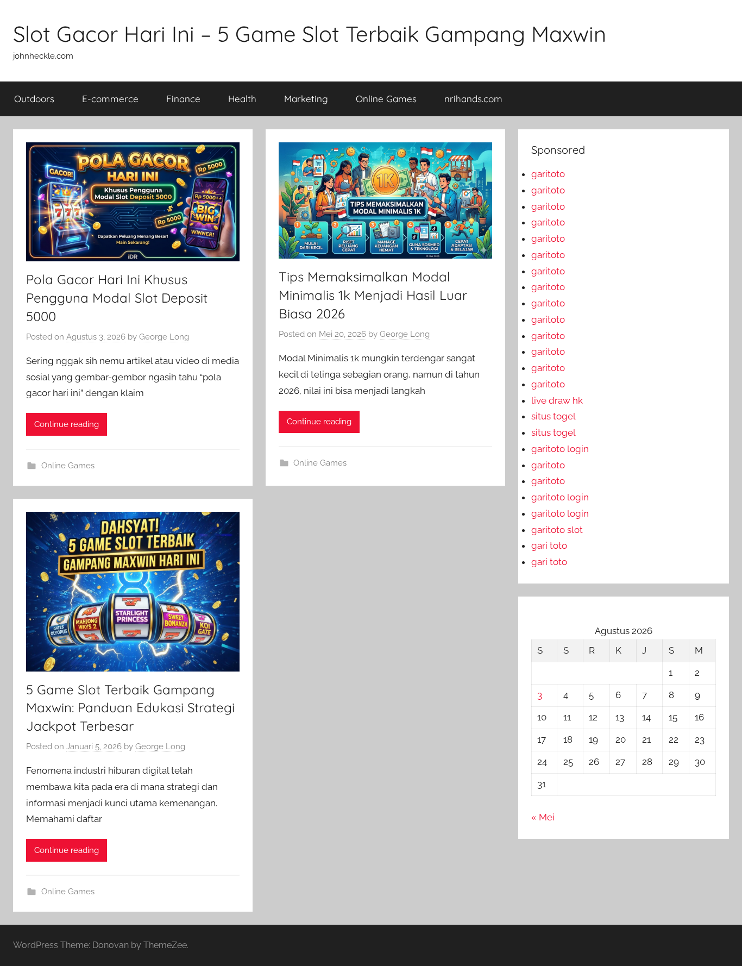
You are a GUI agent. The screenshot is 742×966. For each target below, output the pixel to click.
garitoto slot (557, 529)
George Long (164, 337)
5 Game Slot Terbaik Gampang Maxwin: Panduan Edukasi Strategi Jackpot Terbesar (130, 707)
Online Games (386, 98)
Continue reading (66, 424)
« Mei (543, 817)
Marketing (306, 98)
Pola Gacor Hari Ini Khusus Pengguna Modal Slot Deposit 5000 (116, 297)
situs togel (553, 416)
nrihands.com (473, 98)
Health (242, 98)
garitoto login (560, 448)
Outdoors (34, 98)
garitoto (548, 173)
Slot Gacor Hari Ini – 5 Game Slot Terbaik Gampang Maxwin (309, 33)
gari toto (549, 545)
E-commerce (110, 98)
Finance (183, 98)
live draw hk (557, 400)
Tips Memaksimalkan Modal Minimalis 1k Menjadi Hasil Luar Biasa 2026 (373, 294)
